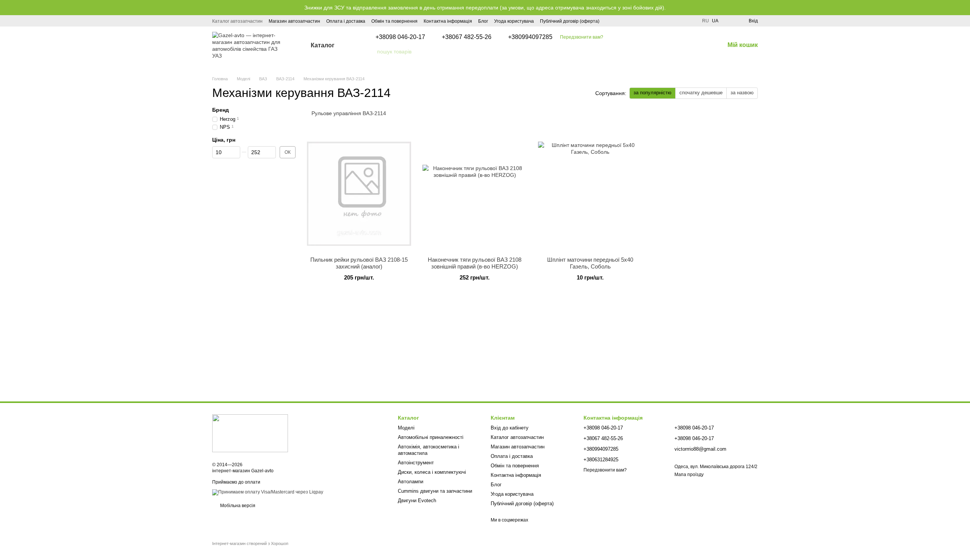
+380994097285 (530, 37)
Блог (483, 21)
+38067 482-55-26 (466, 37)
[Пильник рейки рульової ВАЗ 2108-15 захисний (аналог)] (359, 194)
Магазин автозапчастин (294, 21)
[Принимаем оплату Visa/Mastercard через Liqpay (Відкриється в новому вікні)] (267, 492)
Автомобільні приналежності (430, 437)
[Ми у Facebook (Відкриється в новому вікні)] (619, 21)
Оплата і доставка (345, 21)
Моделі (406, 428)
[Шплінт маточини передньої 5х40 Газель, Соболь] (590, 194)
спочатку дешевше (701, 92)
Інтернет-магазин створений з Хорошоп (250, 543)
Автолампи (410, 481)
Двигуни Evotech (417, 500)
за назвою (742, 92)
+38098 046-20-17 (400, 37)
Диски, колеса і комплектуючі (432, 472)
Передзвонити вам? (581, 37)
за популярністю (652, 92)
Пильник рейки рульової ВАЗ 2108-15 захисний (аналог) (359, 263)
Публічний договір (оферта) (569, 21)
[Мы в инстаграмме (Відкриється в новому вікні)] (610, 21)
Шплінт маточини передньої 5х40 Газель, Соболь (590, 263)
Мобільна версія (237, 505)
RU (705, 21)
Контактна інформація (448, 21)
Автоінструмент (416, 462)
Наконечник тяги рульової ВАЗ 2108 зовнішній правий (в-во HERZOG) (474, 263)
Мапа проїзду (689, 474)
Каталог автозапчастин (237, 21)
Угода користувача (514, 21)
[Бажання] (729, 21)
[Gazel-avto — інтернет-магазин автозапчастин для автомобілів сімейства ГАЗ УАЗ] (250, 433)
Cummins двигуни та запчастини (435, 491)
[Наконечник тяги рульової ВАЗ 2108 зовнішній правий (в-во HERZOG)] (474, 194)
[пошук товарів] (371, 51)
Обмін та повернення (394, 21)
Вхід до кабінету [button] (510, 428)
